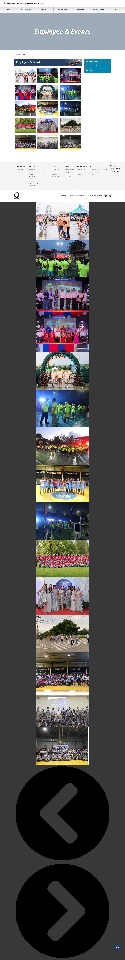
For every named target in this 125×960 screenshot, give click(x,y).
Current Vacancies (92, 61)
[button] (62, 813)
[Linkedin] (110, 195)
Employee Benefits (92, 66)
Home (16, 54)
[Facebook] (106, 195)
